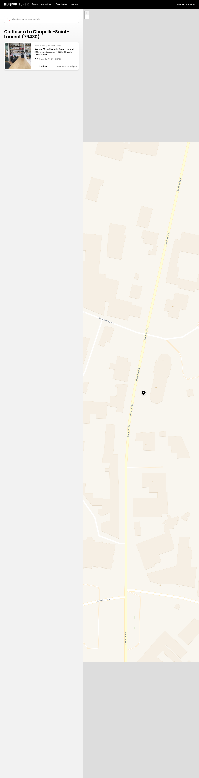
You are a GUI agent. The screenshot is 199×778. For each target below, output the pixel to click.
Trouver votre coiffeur (42, 4)
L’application (61, 4)
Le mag (74, 4)
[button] (141, 391)
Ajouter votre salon (186, 4)
